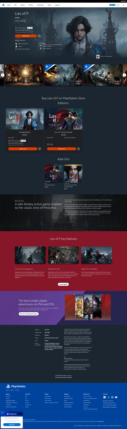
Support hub (67, 396)
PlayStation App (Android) (109, 403)
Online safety (48, 400)
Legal (75, 425)
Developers (86, 404)
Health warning (87, 402)
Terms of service (87, 396)
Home (7, 390)
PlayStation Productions (11, 402)
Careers (7, 398)
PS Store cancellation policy (90, 398)
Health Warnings (68, 358)
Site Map (99, 425)
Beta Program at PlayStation (109, 407)
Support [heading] (66, 394)
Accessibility (48, 398)
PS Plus (31, 5)
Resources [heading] (86, 394)
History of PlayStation (11, 407)
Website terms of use (90, 425)
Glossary (85, 407)
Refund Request (68, 407)
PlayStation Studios (10, 400)
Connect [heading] (105, 394)
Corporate (8, 404)
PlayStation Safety (68, 398)
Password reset (67, 404)
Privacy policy (81, 425)
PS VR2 (27, 400)
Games (23, 5)
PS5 (15, 5)
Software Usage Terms (115, 425)
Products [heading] (27, 394)
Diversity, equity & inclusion (51, 402)
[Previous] (2, 75)
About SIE (8, 396)
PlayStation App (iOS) (108, 400)
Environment (48, 396)
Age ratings (86, 400)
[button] (63, 75)
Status (65, 400)
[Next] (124, 75)
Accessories (40, 5)
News (49, 5)
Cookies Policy (105, 425)
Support (57, 5)
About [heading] (7, 394)
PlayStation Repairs (68, 402)
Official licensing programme (90, 409)
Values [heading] (47, 394)
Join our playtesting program (110, 405)
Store (8, 5)
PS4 (26, 398)
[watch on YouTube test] (78, 84)
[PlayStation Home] (3, 5)
